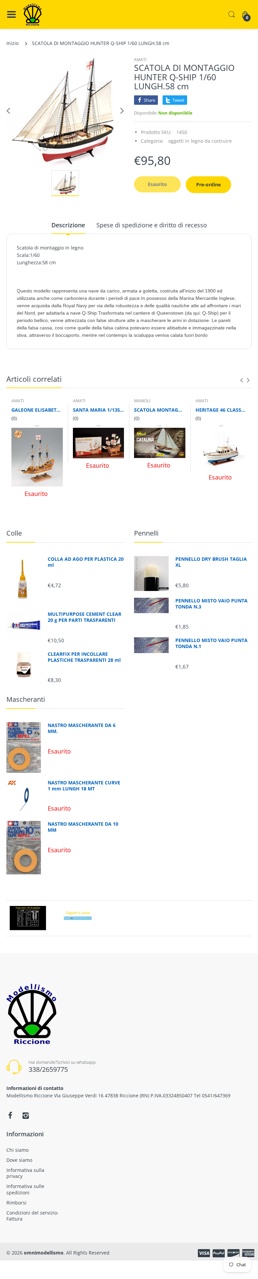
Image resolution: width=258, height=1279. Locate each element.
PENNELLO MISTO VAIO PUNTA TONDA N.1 (211, 643)
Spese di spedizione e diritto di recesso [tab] (151, 225)
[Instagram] (25, 1115)
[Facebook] (10, 1115)
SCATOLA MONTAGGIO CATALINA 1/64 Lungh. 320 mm (159, 410)
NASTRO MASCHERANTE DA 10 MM (83, 827)
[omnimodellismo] (32, 14)
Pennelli (146, 533)
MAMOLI (142, 401)
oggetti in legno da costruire (200, 141)
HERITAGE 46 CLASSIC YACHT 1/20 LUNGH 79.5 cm (221, 410)
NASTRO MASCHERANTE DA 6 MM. (82, 728)
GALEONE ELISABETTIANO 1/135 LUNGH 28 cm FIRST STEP (37, 410)
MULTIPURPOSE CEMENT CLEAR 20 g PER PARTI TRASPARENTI (84, 617)
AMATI (140, 59)
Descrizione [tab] (68, 225)
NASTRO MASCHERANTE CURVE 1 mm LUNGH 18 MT (84, 786)
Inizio (12, 43)
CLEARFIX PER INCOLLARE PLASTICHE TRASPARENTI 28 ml (84, 657)
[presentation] (241, 380)
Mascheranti (25, 699)
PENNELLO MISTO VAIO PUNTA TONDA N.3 (211, 604)
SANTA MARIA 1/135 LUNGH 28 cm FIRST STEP (98, 410)
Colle (14, 533)
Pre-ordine (208, 184)
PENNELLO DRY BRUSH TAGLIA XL (211, 562)
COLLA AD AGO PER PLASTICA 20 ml (86, 562)
